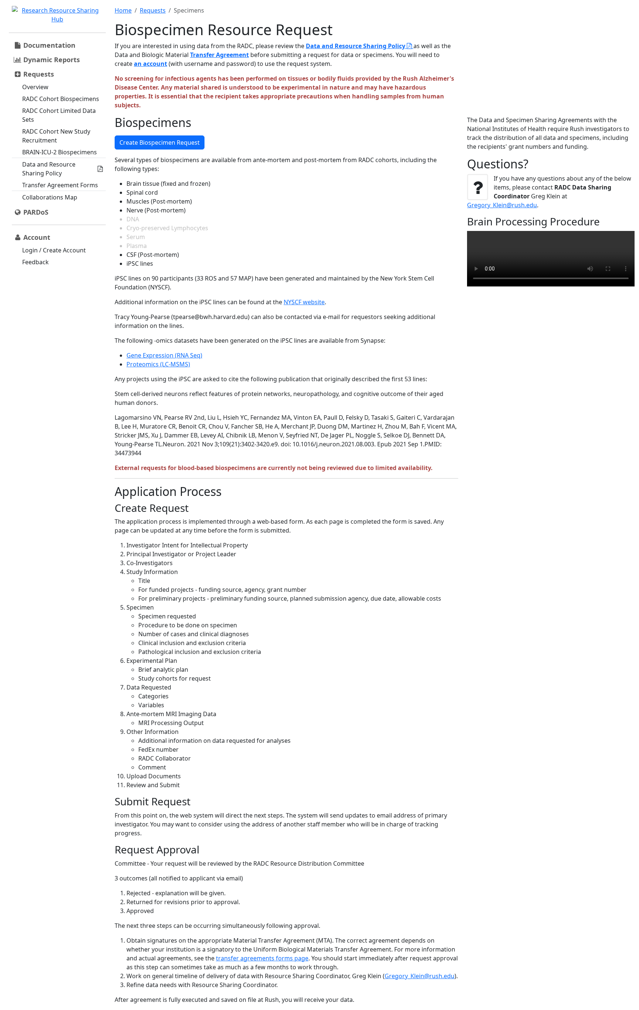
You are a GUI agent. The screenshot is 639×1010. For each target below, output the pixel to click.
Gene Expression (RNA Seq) (164, 355)
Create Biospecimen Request (159, 142)
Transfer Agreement (219, 55)
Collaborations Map (49, 197)
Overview (35, 87)
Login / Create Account (54, 250)
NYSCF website (304, 302)
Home (123, 10)
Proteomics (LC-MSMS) (158, 364)
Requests (153, 10)
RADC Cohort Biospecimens (60, 99)
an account (150, 64)
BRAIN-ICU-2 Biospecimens (59, 152)
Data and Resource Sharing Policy (48, 168)
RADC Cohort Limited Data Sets (59, 115)
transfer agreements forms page (262, 958)
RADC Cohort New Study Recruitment (56, 135)
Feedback (35, 262)
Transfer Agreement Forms (60, 185)
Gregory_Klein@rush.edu (419, 976)
